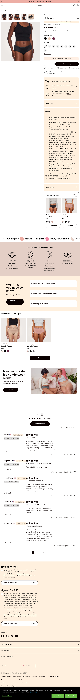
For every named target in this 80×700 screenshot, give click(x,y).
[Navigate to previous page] (29, 552)
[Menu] (2, 5)
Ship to (4, 665)
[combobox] (68, 428)
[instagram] (7, 636)
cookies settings (6, 676)
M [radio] (53, 46)
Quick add (53, 225)
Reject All (71, 696)
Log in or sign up (50, 73)
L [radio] (57, 46)
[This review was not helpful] (74, 455)
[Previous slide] (72, 195)
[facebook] (2, 636)
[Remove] (46, 64)
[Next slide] (75, 195)
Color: (48, 35)
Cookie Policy (34, 692)
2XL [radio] (66, 46)
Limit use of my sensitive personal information (14, 683)
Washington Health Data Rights (13, 616)
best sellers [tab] (5, 314)
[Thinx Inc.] (40, 5)
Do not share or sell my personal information (14, 680)
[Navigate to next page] (51, 552)
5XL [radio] (45, 50)
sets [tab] (14, 314)
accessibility (42, 676)
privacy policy (17, 676)
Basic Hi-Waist (66, 216)
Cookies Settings (7, 696)
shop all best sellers (40, 358)
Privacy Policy (32, 614)
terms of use (26, 676)
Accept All (57, 696)
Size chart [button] (47, 54)
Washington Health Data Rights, (17, 575)
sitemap (34, 676)
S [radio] (49, 46)
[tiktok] (12, 636)
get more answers (13, 302)
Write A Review (40, 423)
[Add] (52, 64)
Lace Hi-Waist (6, 346)
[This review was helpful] (70, 455)
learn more (10, 389)
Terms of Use (21, 573)
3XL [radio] (70, 46)
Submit (33, 582)
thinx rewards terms (53, 676)
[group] (4, 17)
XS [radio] (45, 46)
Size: (46, 43)
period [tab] (21, 314)
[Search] (71, 5)
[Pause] (3, 238)
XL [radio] (62, 46)
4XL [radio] (74, 46)
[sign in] (74, 5)
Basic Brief (49, 216)
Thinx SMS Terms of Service (12, 614)
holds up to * (61, 21)
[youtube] (16, 636)
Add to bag (67, 64)
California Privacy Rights (8, 686)
